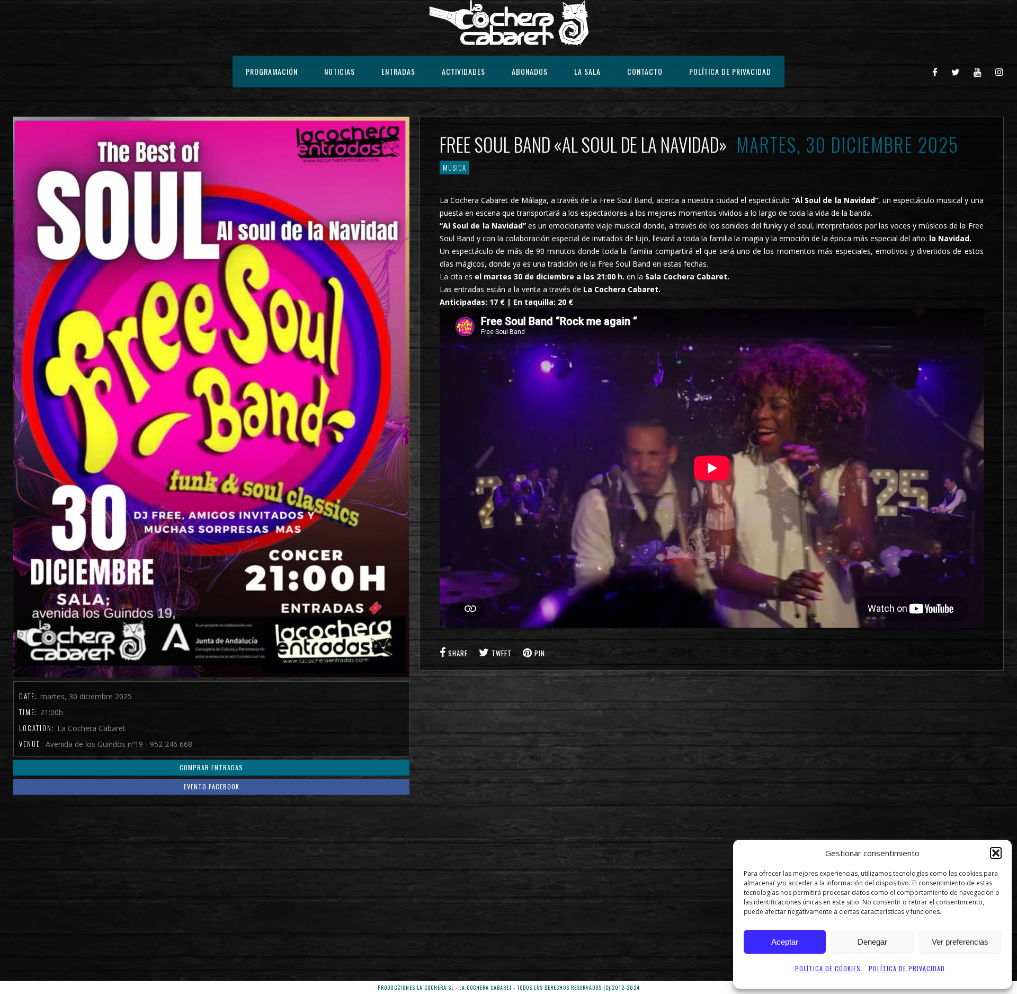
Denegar (872, 941)
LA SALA (587, 71)
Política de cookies (828, 968)
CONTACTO (645, 71)
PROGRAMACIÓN (272, 71)
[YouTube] (978, 71)
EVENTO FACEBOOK (211, 786)
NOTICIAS (339, 71)
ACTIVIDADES (463, 71)
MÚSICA (454, 167)
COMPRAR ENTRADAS (211, 767)
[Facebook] (935, 71)
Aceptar (784, 941)
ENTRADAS (398, 71)
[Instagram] (999, 71)
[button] (996, 853)
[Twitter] (955, 71)
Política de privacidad (907, 968)
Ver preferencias (960, 941)
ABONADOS (530, 71)
